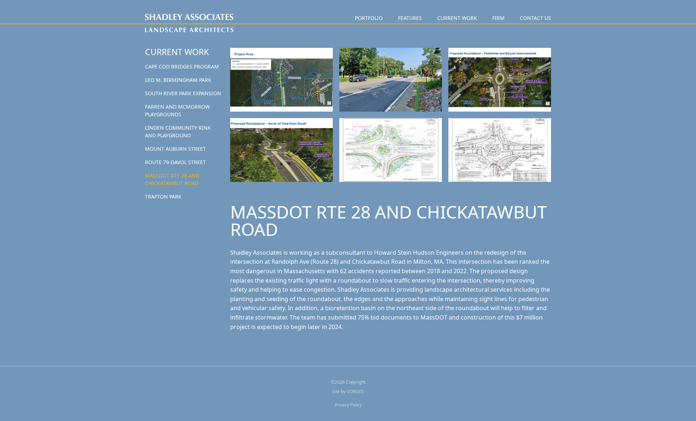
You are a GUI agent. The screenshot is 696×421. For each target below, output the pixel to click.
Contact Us (535, 17)
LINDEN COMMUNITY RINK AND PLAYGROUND (178, 131)
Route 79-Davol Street (175, 162)
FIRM (498, 17)
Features (410, 17)
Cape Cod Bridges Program (182, 66)
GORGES (355, 391)
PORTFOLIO (369, 17)
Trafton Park (163, 196)
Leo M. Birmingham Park (178, 79)
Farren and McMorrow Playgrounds (177, 110)
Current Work (457, 17)
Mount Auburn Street (175, 148)
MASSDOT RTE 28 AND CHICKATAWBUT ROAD (172, 179)
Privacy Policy (348, 405)
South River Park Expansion (183, 93)
